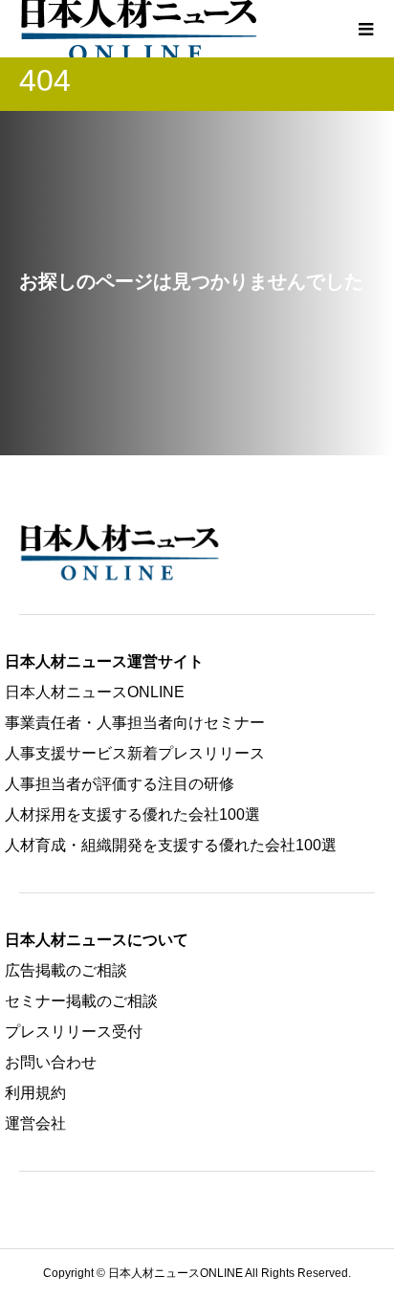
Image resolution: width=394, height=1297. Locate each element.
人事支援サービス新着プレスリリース (135, 753)
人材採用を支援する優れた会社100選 (132, 814)
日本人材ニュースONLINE (95, 692)
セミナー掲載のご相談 (81, 1001)
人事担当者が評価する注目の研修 (119, 784)
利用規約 (35, 1093)
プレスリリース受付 (73, 1031)
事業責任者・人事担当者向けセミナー (135, 722)
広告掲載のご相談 (66, 970)
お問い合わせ (51, 1062)
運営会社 (35, 1123)
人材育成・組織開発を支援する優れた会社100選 (171, 845)
